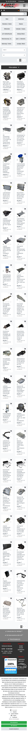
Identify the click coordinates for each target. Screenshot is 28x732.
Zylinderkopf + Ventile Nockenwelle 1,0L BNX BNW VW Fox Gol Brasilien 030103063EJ (6, 168)
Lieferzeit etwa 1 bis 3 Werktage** (15, 631)
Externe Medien (14, 714)
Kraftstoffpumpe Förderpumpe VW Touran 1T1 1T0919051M (7, 416)
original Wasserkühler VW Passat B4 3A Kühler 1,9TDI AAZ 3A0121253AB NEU (7, 556)
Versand (21, 648)
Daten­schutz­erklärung (18, 707)
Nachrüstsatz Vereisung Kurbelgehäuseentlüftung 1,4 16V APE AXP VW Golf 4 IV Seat (7, 473)
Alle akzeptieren (14, 722)
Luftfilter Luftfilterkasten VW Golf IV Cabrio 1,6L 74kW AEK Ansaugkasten (21, 417)
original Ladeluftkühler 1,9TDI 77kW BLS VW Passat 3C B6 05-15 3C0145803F (7, 250)
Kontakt (21, 646)
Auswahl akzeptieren (14, 729)
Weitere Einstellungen (14, 719)
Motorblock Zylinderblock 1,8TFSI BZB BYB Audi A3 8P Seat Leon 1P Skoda (21, 84)
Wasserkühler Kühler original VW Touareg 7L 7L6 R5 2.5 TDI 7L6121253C (21, 195)
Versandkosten (5, 92)
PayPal (14, 715)
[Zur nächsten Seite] (24, 60)
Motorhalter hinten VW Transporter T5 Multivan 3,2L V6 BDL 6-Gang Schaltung (20, 307)
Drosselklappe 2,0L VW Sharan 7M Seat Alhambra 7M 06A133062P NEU (6, 362)
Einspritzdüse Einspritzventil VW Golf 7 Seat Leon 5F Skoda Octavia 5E (20, 334)
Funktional (14, 717)
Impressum (22, 704)
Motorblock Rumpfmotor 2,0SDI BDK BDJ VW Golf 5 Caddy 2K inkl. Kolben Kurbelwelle (7, 111)
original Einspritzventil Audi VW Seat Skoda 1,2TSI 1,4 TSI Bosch (6, 529)
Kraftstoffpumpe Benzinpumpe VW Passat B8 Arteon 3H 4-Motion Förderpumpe (21, 167)
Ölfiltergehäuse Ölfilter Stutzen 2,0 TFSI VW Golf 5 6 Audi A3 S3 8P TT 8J (21, 361)
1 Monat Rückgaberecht (15, 639)
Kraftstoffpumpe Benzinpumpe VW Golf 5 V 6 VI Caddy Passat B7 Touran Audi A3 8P (7, 278)
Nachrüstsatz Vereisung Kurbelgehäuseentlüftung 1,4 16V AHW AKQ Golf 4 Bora (21, 473)
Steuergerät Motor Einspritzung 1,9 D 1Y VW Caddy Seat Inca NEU (21, 529)
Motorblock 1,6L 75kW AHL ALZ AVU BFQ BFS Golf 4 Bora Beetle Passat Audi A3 (21, 111)
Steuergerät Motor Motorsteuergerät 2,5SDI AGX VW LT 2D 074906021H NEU (21, 251)
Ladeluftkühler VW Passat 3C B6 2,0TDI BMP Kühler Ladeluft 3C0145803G (21, 221)
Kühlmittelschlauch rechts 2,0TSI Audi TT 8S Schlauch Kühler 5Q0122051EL (21, 584)
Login (21, 651)
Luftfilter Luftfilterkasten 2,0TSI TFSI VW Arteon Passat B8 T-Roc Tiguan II (7, 222)
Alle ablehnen (14, 726)
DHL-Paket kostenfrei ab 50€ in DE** (15, 635)
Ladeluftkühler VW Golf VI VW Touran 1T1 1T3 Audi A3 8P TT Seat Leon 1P (6, 195)
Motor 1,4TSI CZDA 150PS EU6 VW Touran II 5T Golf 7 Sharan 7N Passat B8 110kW (7, 84)
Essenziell (14, 710)
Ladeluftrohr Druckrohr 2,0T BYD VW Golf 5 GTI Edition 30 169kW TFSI (6, 443)
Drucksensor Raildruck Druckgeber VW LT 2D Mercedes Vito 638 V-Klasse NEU (6, 335)
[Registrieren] (4, 10)
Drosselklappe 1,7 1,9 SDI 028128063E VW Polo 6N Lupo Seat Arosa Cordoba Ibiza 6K (21, 556)
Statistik (15, 712)
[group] (7, 76)
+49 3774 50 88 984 (11, 1)
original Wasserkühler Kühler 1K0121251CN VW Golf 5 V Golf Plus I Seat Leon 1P (21, 279)
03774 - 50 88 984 (7, 649)
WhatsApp (22, 1)
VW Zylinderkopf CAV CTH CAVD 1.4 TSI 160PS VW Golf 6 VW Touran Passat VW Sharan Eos (7, 140)
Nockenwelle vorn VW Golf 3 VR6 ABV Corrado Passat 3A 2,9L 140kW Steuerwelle (6, 307)
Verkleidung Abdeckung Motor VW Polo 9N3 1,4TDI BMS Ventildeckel (6, 611)
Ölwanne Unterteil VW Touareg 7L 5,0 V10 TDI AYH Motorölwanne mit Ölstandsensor (6, 502)
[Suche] (25, 13)
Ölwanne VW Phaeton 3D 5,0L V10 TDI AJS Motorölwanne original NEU (21, 389)
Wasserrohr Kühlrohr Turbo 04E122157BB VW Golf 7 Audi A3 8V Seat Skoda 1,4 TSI (21, 612)
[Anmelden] (2, 10)
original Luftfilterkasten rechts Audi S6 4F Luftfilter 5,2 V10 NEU (7, 583)
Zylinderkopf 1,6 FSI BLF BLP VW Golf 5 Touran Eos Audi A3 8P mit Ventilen (21, 138)
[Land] (18, 10)
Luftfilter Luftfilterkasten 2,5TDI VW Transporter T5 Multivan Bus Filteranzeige (7, 389)
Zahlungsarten (21, 650)
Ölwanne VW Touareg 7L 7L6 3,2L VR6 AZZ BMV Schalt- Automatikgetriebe (21, 501)
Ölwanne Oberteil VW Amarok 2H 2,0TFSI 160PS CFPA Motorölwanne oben (20, 445)
